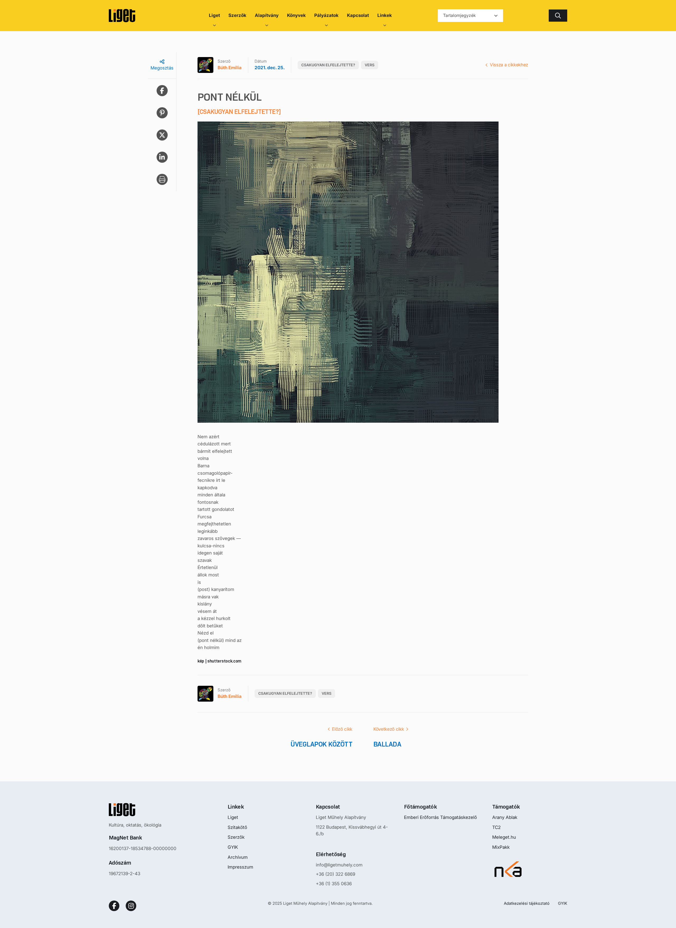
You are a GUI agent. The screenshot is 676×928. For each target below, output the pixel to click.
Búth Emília (230, 67)
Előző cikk (342, 729)
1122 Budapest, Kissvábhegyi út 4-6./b (352, 830)
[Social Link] (114, 906)
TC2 (496, 827)
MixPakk (501, 847)
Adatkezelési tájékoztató (527, 903)
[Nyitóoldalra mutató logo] (142, 809)
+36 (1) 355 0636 (334, 883)
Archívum (238, 857)
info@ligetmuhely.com (339, 865)
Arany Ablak (504, 817)
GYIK (233, 847)
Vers (369, 65)
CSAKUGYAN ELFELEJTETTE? (328, 65)
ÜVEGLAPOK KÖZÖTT (321, 744)
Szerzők (236, 837)
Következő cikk (388, 729)
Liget (233, 817)
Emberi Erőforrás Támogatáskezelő (440, 817)
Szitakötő (237, 827)
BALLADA (387, 744)
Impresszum (240, 867)
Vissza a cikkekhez (509, 64)
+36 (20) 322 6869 (335, 874)
